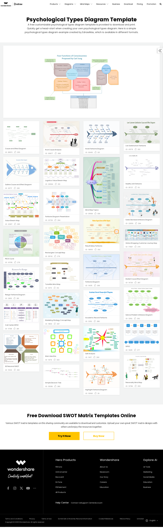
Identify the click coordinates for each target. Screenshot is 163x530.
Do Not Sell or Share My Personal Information (75, 519)
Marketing (147, 472)
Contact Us (76, 503)
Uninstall (140, 519)
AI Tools (146, 467)
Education (104, 487)
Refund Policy (125, 519)
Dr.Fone (59, 482)
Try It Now (64, 436)
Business (147, 487)
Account (98, 503)
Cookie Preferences (106, 519)
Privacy (32, 519)
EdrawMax (88, 32)
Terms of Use (46, 519)
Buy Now (98, 436)
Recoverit (60, 477)
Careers (103, 482)
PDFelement (61, 487)
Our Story (104, 477)
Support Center (88, 503)
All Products (61, 492)
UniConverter (61, 472)
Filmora (59, 467)
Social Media (148, 477)
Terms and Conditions (14, 519)
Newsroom (104, 472)
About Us (104, 467)
